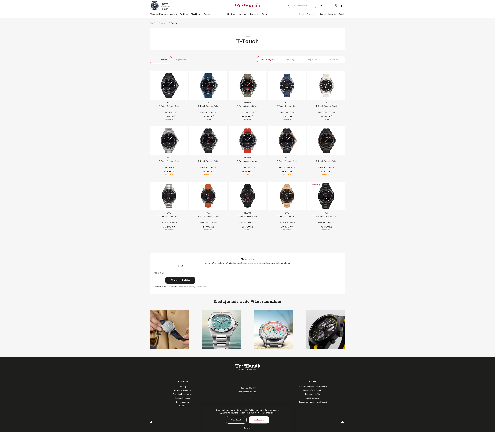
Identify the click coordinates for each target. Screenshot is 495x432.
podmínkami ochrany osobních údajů (193, 287)
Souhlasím (259, 420)
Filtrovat (162, 60)
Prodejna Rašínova (182, 390)
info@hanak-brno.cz (247, 391)
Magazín (332, 14)
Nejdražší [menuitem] (312, 59)
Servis (301, 14)
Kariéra (182, 405)
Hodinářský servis (182, 398)
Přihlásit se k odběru (180, 280)
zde (272, 413)
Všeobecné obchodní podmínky (312, 386)
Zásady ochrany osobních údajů (313, 402)
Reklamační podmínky (312, 390)
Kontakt (341, 14)
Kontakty (182, 386)
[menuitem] (159, 14)
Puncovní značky (312, 394)
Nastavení (248, 428)
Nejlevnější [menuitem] (290, 59)
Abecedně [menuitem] (334, 59)
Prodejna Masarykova (182, 394)
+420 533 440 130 (247, 388)
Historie (322, 14)
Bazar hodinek (182, 402)
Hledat (321, 5)
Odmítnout (236, 420)
